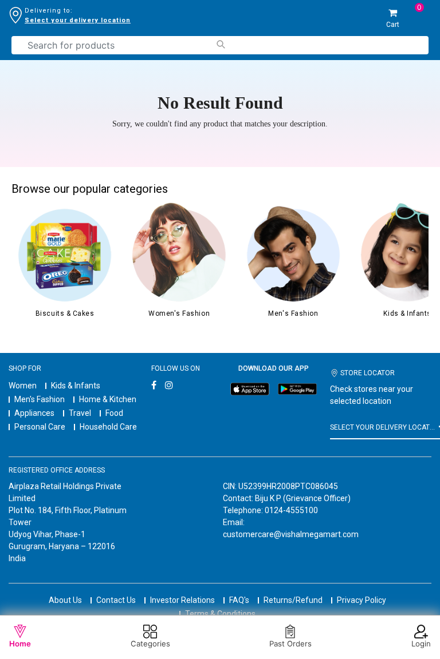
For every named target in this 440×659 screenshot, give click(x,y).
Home (20, 643)
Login (421, 643)
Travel (80, 413)
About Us (65, 600)
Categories (150, 643)
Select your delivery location (78, 20)
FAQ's (239, 600)
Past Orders (290, 643)
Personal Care (39, 426)
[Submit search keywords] (220, 44)
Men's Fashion (39, 399)
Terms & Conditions (220, 613)
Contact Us (116, 600)
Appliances (34, 413)
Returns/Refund (293, 600)
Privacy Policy (361, 600)
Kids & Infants (75, 385)
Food (114, 413)
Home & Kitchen (107, 399)
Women (23, 385)
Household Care (108, 426)
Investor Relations (182, 600)
